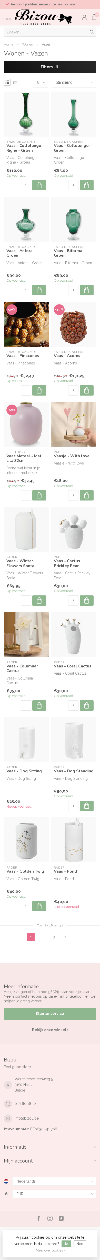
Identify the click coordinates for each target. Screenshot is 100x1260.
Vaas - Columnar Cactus (22, 668)
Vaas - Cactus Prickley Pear (67, 563)
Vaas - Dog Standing (74, 771)
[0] (94, 17)
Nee (79, 1244)
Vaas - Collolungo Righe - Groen (23, 148)
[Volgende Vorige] (65, 937)
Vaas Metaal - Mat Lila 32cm (24, 458)
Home (8, 44)
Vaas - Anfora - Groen (20, 253)
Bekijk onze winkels (50, 1030)
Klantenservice (50, 1014)
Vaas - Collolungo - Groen (73, 148)
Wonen (27, 44)
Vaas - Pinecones (22, 355)
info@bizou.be (27, 1118)
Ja (66, 1244)
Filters (47, 67)
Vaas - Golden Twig (25, 871)
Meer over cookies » (51, 1250)
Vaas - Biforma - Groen (69, 253)
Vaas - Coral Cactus (72, 666)
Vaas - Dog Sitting (24, 771)
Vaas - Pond (65, 871)
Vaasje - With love (71, 456)
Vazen (46, 44)
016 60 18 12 (25, 1104)
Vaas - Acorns (67, 355)
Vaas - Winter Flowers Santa (20, 563)
